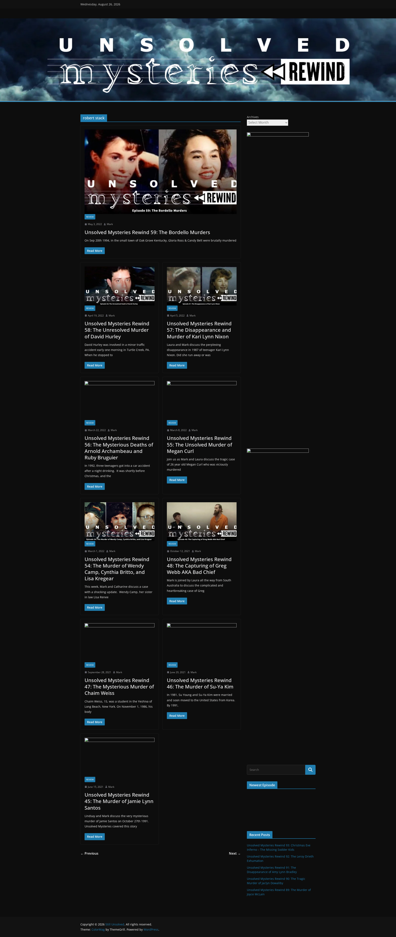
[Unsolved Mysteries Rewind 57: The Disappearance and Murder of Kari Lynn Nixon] (202, 286)
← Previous (89, 853)
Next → (235, 853)
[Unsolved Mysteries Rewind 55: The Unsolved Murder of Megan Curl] (202, 400)
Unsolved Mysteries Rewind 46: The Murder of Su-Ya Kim (200, 683)
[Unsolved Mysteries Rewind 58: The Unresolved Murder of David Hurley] (119, 286)
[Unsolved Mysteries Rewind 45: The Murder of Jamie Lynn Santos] (119, 757)
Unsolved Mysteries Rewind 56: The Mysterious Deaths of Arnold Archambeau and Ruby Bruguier (119, 448)
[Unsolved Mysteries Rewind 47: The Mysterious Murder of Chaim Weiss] (119, 642)
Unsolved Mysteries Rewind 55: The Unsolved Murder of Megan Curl (199, 444)
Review (90, 216)
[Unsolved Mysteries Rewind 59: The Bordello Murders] (161, 171)
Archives (253, 117)
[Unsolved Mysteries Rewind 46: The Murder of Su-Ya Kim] (202, 642)
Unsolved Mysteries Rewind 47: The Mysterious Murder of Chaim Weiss (119, 686)
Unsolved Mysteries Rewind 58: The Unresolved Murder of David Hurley (117, 330)
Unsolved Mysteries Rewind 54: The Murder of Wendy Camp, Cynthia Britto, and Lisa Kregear (117, 569)
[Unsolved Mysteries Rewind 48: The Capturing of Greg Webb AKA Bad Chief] (202, 521)
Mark (110, 224)
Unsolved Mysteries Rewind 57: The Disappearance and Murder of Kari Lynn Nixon (199, 330)
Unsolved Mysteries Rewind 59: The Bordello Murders (147, 232)
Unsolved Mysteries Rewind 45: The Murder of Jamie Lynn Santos (119, 801)
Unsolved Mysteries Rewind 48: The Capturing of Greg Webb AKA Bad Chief (199, 565)
